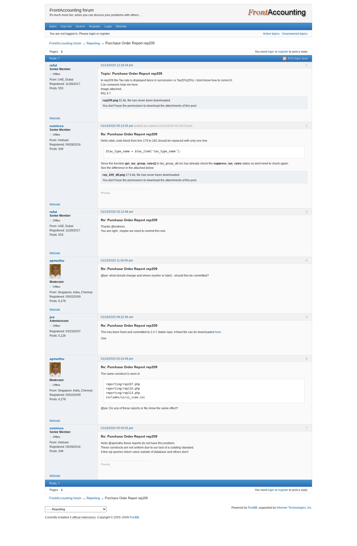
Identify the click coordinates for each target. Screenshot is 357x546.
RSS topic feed (298, 58)
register (283, 51)
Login (108, 26)
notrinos (57, 126)
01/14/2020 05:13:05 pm (117, 126)
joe (52, 317)
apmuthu (57, 260)
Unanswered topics (294, 33)
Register (94, 26)
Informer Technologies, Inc (294, 507)
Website (121, 26)
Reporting (93, 43)
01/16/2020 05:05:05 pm (117, 428)
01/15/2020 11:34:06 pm (117, 260)
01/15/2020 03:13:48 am (117, 211)
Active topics (271, 33)
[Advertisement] (178, 531)
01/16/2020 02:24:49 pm (117, 358)
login (271, 51)
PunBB (252, 507)
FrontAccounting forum (72, 10)
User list (66, 26)
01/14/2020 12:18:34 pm (117, 65)
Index (53, 26)
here (218, 332)
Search (80, 26)
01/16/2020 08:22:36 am (117, 317)
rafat (53, 65)
